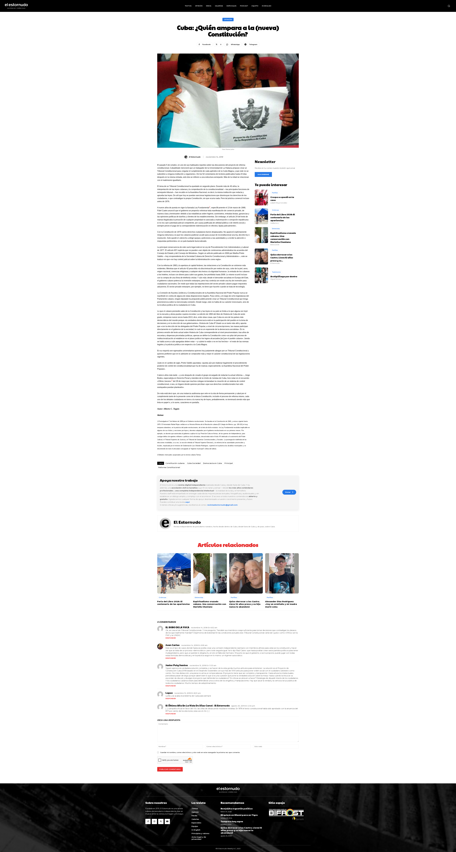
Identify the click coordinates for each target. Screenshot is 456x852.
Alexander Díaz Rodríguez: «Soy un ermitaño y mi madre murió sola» (281, 604)
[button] (448, 6)
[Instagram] (154, 821)
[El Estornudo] (186, 157)
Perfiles (275, 193)
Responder (171, 638)
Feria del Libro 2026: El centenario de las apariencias (282, 217)
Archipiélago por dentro (283, 276)
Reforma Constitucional (169, 467)
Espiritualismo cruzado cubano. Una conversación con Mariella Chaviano (283, 237)
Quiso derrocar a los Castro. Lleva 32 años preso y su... (281, 257)
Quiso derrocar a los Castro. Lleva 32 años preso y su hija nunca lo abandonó (244, 604)
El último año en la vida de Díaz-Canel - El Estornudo (198, 705)
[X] (160, 821)
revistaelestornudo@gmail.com (222, 505)
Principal (228, 463)
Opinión (228, 19)
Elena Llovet (274, 245)
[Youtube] (167, 821)
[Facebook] (148, 821)
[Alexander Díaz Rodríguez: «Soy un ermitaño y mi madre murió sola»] (282, 573)
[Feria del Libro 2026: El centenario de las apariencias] (261, 216)
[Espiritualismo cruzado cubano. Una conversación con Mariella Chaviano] (261, 235)
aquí (187, 502)
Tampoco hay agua (232, 821)
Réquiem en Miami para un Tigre (239, 814)
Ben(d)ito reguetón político (237, 808)
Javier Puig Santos (177, 665)
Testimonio (276, 272)
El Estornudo (194, 157)
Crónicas (275, 210)
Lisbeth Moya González (278, 203)
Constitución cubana (175, 463)
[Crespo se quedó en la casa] (261, 197)
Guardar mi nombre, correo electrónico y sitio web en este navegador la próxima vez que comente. (200, 752)
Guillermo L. (274, 223)
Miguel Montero (276, 279)
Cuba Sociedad (194, 463)
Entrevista (276, 229)
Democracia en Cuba (212, 463)
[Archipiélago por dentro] (261, 275)
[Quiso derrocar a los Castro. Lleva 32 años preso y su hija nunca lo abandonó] (261, 256)
